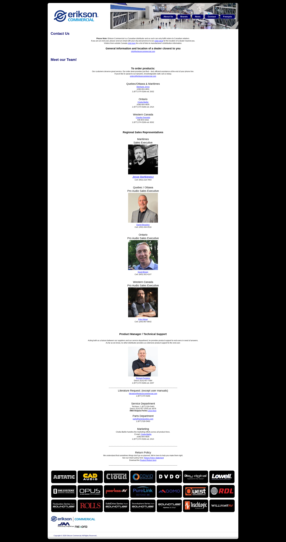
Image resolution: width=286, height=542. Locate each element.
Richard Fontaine (143, 378)
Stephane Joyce (143, 87)
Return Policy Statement (154, 458)
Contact (212, 17)
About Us (168, 17)
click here (132, 43)
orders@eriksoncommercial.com (143, 76)
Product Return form (148, 460)
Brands (184, 17)
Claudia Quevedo (143, 117)
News (197, 17)
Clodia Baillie (143, 102)
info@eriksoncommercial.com (143, 51)
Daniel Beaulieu (143, 225)
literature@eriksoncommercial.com (143, 394)
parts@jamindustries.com (143, 419)
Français (227, 17)
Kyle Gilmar (143, 319)
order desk (158, 41)
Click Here (152, 411)
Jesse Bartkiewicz (143, 176)
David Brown (143, 272)
